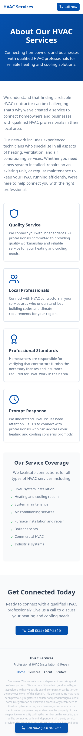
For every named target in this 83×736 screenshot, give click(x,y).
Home (21, 672)
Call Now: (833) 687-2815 (44, 728)
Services (34, 672)
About (48, 672)
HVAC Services (18, 7)
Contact (61, 672)
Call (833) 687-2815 (44, 630)
